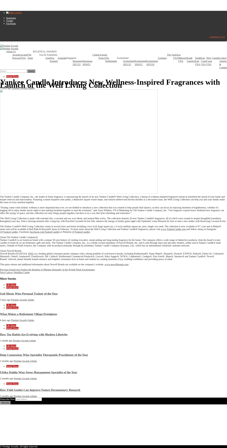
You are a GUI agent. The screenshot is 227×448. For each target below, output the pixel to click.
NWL (31, 253)
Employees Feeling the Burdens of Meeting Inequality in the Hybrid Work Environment (47, 269)
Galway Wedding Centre (15, 272)
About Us (11, 51)
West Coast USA (209, 61)
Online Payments (14, 425)
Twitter (9, 20)
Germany (162, 58)
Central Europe (99, 54)
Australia (62, 58)
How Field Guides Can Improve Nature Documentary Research (40, 390)
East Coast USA (203, 61)
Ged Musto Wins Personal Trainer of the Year (29, 293)
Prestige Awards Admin (23, 88)
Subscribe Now (7, 399)
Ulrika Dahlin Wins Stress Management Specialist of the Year (38, 372)
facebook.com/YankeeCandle (44, 232)
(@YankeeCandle (80, 232)
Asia (47, 58)
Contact (10, 430)
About (9, 408)
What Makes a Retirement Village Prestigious (28, 314)
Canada (215, 58)
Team (9, 411)
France (102, 58)
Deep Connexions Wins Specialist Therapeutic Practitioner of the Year (44, 354)
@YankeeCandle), (10, 232)
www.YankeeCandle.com (173, 229)
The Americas (174, 54)
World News (12, 76)
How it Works (13, 413)
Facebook (11, 23)
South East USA (198, 61)
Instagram (11, 18)
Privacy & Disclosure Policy (20, 419)
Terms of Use (12, 427)
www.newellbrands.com (116, 264)
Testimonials (12, 416)
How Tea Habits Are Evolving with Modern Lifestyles (33, 334)
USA (175, 58)
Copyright (11, 422)
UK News (11, 285)
